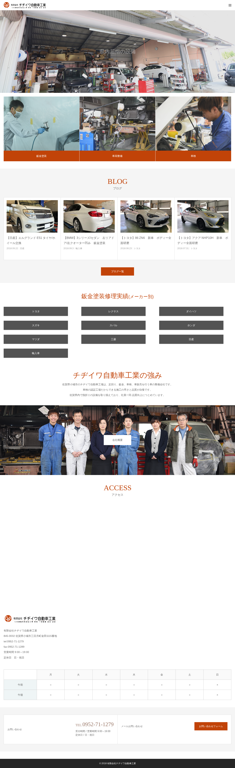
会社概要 (117, 439)
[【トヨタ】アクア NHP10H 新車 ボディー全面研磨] (203, 216)
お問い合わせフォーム (211, 726)
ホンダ (191, 325)
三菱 (113, 339)
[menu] (230, 5)
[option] (117, 51)
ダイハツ (191, 311)
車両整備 (117, 155)
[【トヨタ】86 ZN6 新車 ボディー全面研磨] (146, 216)
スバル (113, 325)
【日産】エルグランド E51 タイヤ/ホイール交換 (31, 240)
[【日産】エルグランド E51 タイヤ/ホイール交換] (32, 216)
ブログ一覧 (117, 271)
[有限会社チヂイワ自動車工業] (26, 5)
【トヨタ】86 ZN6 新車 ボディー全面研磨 (145, 240)
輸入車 (79, 248)
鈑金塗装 (41, 155)
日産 (22, 248)
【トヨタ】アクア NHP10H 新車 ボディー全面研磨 (202, 240)
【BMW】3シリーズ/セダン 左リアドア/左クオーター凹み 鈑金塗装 (89, 240)
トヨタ (137, 248)
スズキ (36, 325)
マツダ (36, 339)
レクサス (113, 311)
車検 (193, 155)
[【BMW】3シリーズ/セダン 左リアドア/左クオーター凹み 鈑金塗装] (89, 216)
